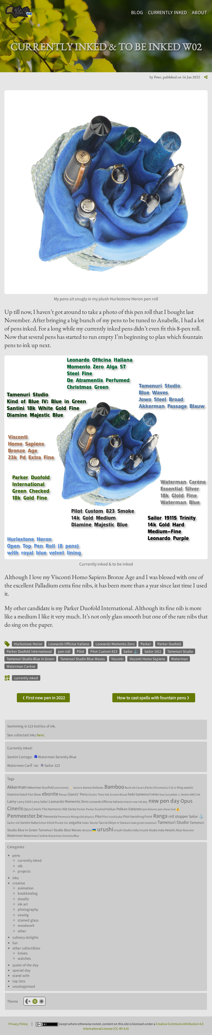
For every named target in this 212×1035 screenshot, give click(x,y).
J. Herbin (183, 794)
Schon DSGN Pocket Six (53, 823)
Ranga (160, 815)
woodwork (26, 925)
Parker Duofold (169, 643)
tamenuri (151, 823)
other (22, 930)
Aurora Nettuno (93, 787)
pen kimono (149, 809)
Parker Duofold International (29, 651)
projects (24, 871)
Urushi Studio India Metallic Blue (160, 830)
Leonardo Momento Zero (115, 643)
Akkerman (16, 787)
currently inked (26, 677)
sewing (23, 914)
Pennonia (50, 816)
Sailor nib (13, 823)
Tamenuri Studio (180, 651)
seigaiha (75, 822)
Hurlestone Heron (28, 643)
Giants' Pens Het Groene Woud (107, 794)
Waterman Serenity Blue (63, 836)
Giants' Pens (78, 794)
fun (14, 942)
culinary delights (25, 937)
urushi (105, 829)
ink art (23, 904)
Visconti (117, 658)
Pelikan (110, 809)
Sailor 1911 (152, 651)
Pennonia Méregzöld (71, 817)
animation (25, 888)
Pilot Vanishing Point (137, 816)
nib (20, 865)
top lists (18, 981)
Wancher (188, 830)
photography (28, 909)
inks (15, 877)
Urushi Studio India (126, 830)
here (40, 734)
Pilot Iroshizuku (112, 817)
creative (18, 883)
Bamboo (114, 786)
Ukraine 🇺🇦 (89, 830)
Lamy (11, 801)
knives (23, 953)
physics (89, 817)
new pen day (164, 800)
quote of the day (25, 964)
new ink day (139, 802)
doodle (23, 898)
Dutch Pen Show (30, 794)
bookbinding (28, 893)
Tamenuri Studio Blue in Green (30, 658)
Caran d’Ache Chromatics (152, 787)
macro (127, 801)
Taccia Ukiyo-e (108, 822)
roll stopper (178, 816)
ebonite (50, 793)
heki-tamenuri (139, 794)
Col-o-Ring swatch (181, 787)
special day (21, 970)
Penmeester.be (25, 815)
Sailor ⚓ (130, 651)
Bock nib (130, 787)
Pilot (80, 651)
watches (24, 958)
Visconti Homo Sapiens (147, 658)
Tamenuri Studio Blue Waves (82, 658)
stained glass (28, 920)
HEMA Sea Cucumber (164, 794)
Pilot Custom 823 (103, 651)
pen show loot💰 (169, 809)
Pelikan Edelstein (129, 809)
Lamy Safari (40, 801)
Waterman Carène (21, 666)
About (199, 12)
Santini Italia (29, 822)
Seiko (85, 823)
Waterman (179, 658)
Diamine (13, 794)
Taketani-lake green (132, 823)
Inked (167, 12)
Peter (157, 76)
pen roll (64, 651)
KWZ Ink (195, 794)
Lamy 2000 (24, 801)
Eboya (63, 794)
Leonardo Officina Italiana (68, 643)
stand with (20, 975)
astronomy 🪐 (63, 787)
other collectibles (26, 948)
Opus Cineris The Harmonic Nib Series (49, 809)
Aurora (77, 787)
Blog (137, 12)
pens (16, 855)
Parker (146, 643)
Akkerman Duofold (40, 787)
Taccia (93, 822)
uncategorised (23, 986)
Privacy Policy (18, 1024)
